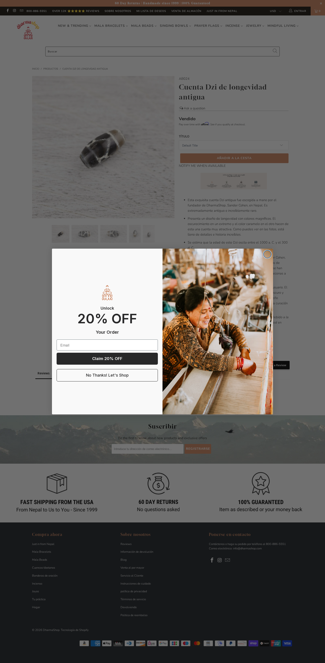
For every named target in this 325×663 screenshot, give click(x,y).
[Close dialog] (267, 254)
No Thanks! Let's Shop (107, 375)
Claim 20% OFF (107, 358)
